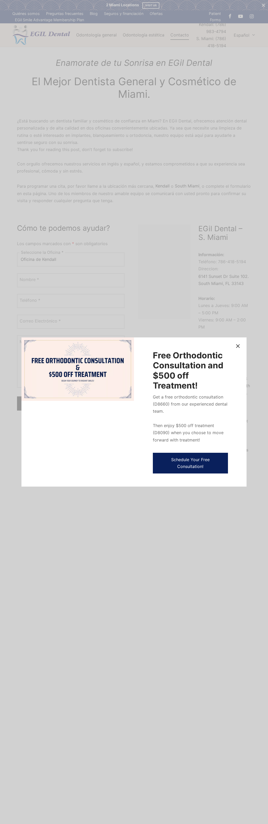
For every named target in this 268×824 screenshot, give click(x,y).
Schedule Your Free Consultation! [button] (190, 463)
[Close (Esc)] (238, 346)
